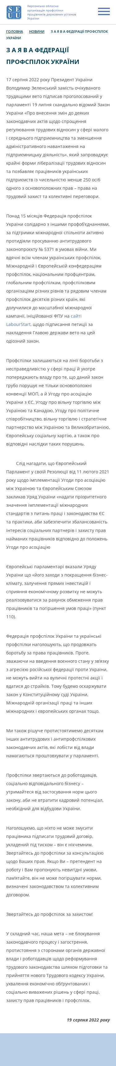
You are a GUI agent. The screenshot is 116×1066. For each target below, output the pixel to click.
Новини (37, 31)
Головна (14, 31)
